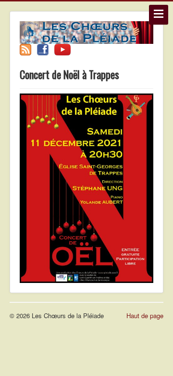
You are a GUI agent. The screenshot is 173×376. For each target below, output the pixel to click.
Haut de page (144, 315)
